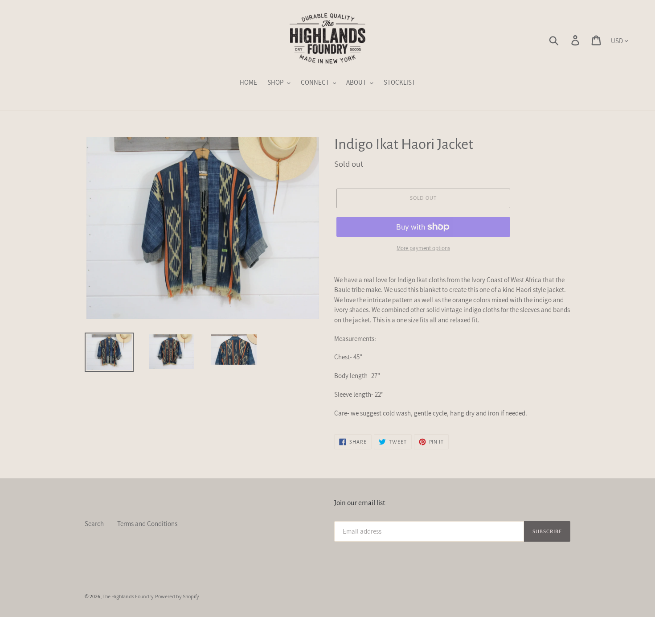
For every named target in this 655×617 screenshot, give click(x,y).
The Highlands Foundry (128, 596)
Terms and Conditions (147, 523)
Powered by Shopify (177, 596)
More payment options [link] (423, 248)
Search (94, 523)
